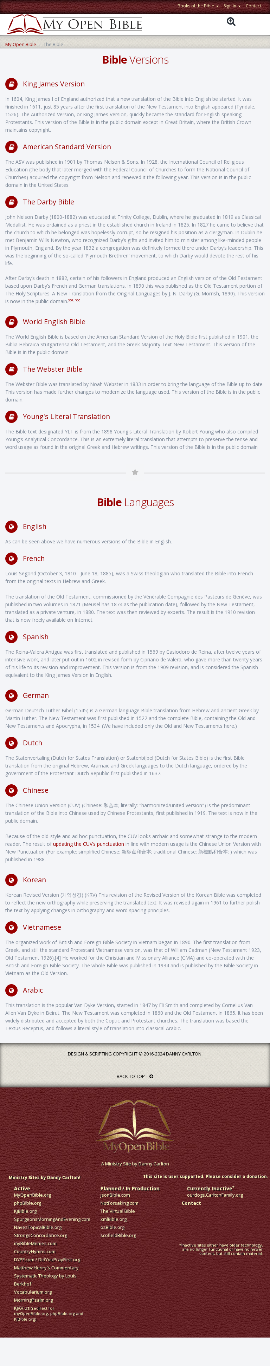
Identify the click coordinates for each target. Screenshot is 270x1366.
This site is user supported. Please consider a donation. (205, 1176)
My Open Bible (20, 44)
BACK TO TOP (131, 1076)
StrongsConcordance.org (40, 1235)
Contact (253, 6)
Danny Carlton (154, 1164)
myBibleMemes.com (35, 1243)
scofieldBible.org (118, 1235)
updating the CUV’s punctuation (88, 844)
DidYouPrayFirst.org (59, 1259)
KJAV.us (22, 1308)
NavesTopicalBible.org (38, 1227)
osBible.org (112, 1227)
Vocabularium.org (33, 1292)
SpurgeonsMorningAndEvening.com (52, 1219)
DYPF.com (24, 1259)
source (74, 300)
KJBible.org (25, 1211)
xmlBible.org (114, 1219)
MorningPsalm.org (33, 1300)
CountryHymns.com (35, 1251)
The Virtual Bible (118, 1211)
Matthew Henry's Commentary (46, 1267)
